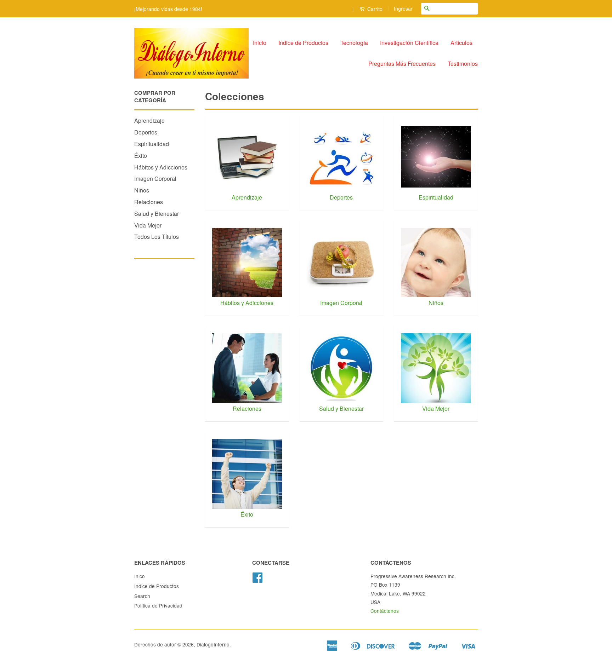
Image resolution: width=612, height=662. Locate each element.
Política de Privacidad (158, 605)
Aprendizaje (149, 120)
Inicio (259, 43)
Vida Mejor (148, 225)
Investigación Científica (409, 43)
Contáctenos (384, 610)
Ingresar (403, 8)
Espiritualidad (151, 144)
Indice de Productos (303, 43)
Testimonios (463, 63)
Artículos (461, 43)
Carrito (374, 8)
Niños (141, 190)
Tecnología (354, 43)
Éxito (140, 155)
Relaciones (148, 202)
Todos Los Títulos (156, 236)
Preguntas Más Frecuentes (402, 63)
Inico (139, 576)
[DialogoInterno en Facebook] (257, 579)
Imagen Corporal (155, 178)
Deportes (145, 132)
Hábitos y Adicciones (160, 167)
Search (142, 595)
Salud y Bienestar (156, 213)
